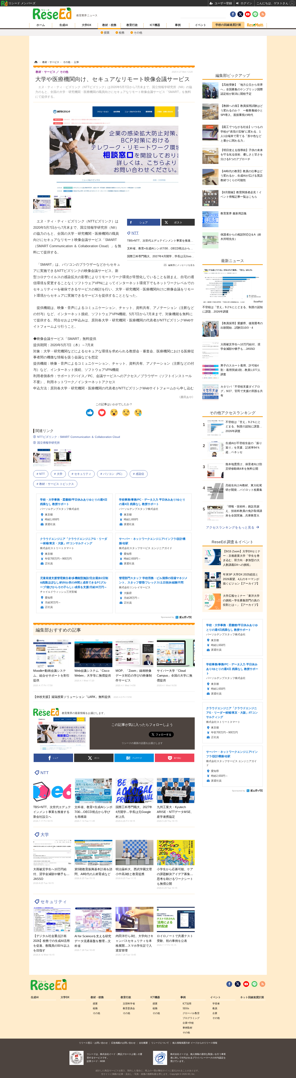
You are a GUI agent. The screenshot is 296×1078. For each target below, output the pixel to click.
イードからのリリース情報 (204, 1043)
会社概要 (143, 1043)
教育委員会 (129, 1008)
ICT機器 (155, 25)
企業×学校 (188, 1022)
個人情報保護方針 (181, 1043)
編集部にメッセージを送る (181, 265)
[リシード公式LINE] (254, 984)
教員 (214, 1008)
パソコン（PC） (113, 473)
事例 (178, 25)
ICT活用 (187, 1003)
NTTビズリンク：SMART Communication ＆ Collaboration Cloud (78, 436)
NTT (135, 233)
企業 (214, 1013)
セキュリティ (82, 473)
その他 (138, 32)
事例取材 (187, 1027)
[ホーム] (35, 62)
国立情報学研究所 (48, 442)
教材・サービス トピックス (56, 484)
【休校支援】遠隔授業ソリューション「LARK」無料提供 (82, 696)
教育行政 (132, 25)
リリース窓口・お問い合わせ (93, 1043)
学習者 (216, 1003)
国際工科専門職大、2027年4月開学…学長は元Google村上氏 (165, 256)
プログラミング (191, 1018)
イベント (200, 25)
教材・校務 (109, 25)
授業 (107, 32)
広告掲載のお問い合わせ (123, 1043)
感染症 (140, 473)
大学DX (86, 25)
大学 (59, 473)
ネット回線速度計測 (252, 997)
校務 (121, 32)
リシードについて (160, 1043)
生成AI (63, 25)
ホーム (40, 25)
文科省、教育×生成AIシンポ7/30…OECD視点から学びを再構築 (167, 248)
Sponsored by (167, 617)
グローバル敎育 (191, 1013)
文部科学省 (129, 1003)
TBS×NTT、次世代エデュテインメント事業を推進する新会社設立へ (170, 240)
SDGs (186, 1008)
